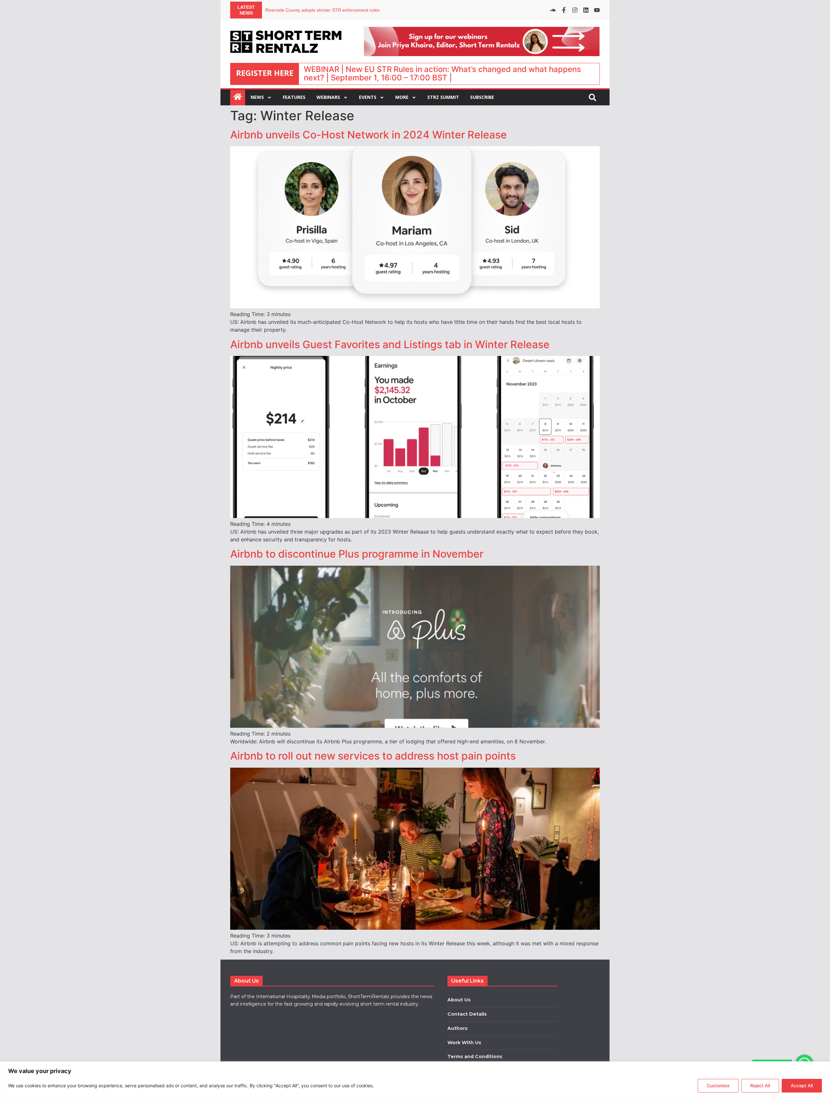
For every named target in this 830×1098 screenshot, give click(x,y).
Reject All (760, 1085)
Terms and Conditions (474, 1056)
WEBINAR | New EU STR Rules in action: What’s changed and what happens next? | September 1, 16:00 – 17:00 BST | (442, 73)
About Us (458, 1000)
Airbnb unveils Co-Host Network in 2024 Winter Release (368, 134)
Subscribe (482, 97)
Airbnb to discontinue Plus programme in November (356, 554)
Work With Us (464, 1042)
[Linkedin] (586, 10)
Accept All (802, 1085)
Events (367, 97)
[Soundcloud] (553, 10)
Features (294, 97)
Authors (457, 1028)
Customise (718, 1085)
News (257, 97)
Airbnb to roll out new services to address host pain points (373, 756)
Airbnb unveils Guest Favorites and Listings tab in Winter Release (390, 344)
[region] (415, 1079)
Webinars (328, 97)
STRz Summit (443, 97)
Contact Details (467, 1014)
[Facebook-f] (564, 10)
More (402, 97)
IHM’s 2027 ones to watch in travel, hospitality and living (322, 10)
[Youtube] (597, 10)
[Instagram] (575, 10)
